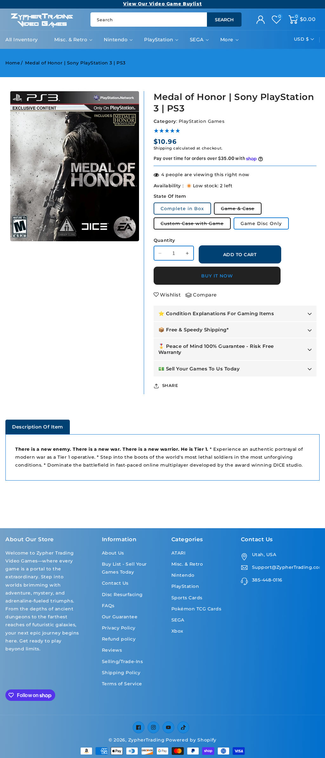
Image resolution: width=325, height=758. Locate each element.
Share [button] (170, 385)
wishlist (170, 295)
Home (12, 63)
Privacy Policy (119, 628)
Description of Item (37, 427)
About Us (113, 553)
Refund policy (119, 639)
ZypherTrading (146, 740)
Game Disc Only (261, 223)
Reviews (112, 650)
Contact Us (115, 583)
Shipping (163, 148)
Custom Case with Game (196, 224)
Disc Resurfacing (122, 594)
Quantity (164, 240)
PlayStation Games (202, 121)
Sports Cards (186, 598)
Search (224, 20)
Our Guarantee (120, 617)
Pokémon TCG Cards (196, 609)
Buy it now (217, 276)
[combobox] (165, 19)
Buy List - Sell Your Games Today (124, 568)
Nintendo (116, 40)
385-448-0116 (267, 580)
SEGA (197, 40)
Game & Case (241, 210)
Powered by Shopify (191, 740)
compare (205, 295)
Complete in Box (182, 208)
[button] (302, 20)
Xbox (177, 631)
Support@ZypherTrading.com (286, 567)
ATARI (178, 553)
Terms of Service (122, 684)
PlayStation (158, 40)
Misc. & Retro (71, 40)
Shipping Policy (121, 672)
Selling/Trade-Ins (122, 661)
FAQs (108, 605)
